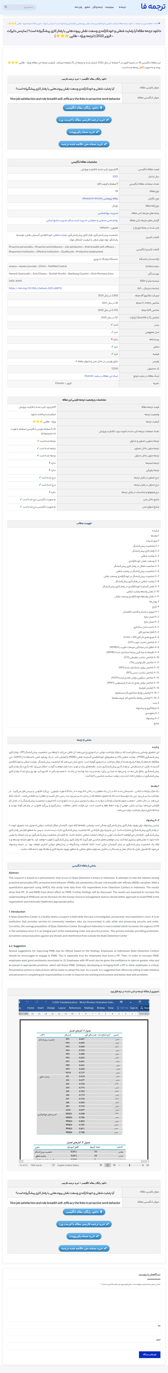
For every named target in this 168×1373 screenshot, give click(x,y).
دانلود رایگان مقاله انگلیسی (82, 107)
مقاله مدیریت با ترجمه (144, 23)
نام (159, 1326)
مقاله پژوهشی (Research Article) (100, 199)
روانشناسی (103, 213)
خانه (156, 23)
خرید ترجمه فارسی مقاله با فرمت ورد (82, 119)
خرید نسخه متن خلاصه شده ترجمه (82, 144)
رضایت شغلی (60, 235)
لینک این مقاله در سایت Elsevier (101, 376)
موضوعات (109, 7)
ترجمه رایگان (97, 7)
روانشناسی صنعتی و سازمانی (103, 221)
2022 (115, 177)
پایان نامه (78, 7)
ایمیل (158, 1339)
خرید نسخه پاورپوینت (82, 132)
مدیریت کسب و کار (77, 221)
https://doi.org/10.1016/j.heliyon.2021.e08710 (35, 289)
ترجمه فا (122, 7)
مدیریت (114, 213)
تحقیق (87, 7)
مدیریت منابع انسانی (56, 221)
